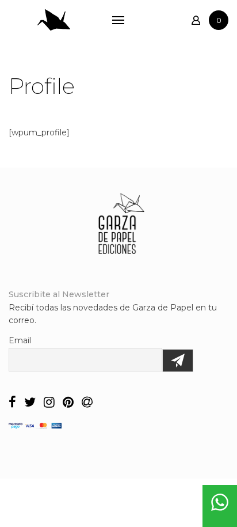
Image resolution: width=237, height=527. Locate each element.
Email (20, 340)
